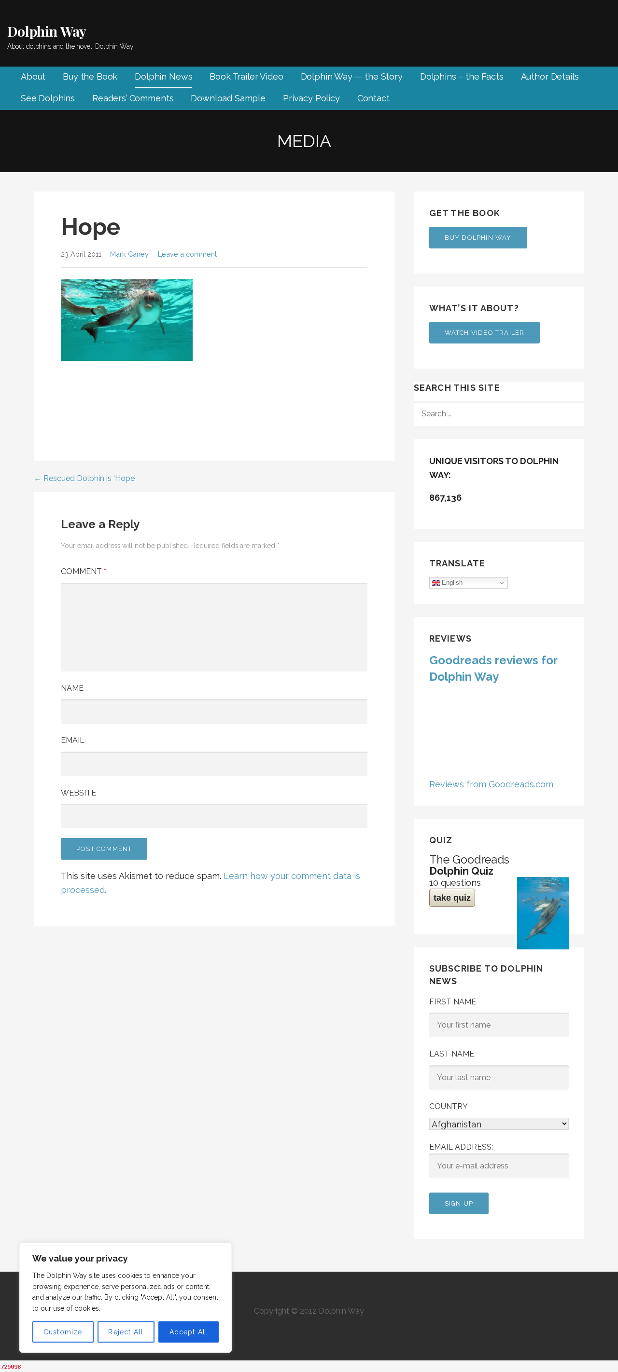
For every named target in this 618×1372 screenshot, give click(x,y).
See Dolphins (48, 98)
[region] (125, 1298)
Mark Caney (129, 254)
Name (72, 688)
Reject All (125, 1332)
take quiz (452, 898)
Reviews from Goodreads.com (491, 784)
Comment (83, 571)
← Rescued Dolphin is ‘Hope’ (85, 478)
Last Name (451, 1053)
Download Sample (228, 98)
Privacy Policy (311, 98)
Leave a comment (187, 254)
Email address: (461, 1147)
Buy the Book (90, 76)
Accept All (188, 1332)
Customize (63, 1332)
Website (78, 792)
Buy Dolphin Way (478, 237)
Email (72, 740)
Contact (373, 98)
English (451, 582)
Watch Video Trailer (485, 332)
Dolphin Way (46, 31)
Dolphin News (163, 76)
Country (448, 1106)
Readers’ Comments (132, 98)
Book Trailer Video (246, 76)
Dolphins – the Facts (462, 76)
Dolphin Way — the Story (352, 76)
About (33, 76)
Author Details (550, 76)
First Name (452, 1001)
